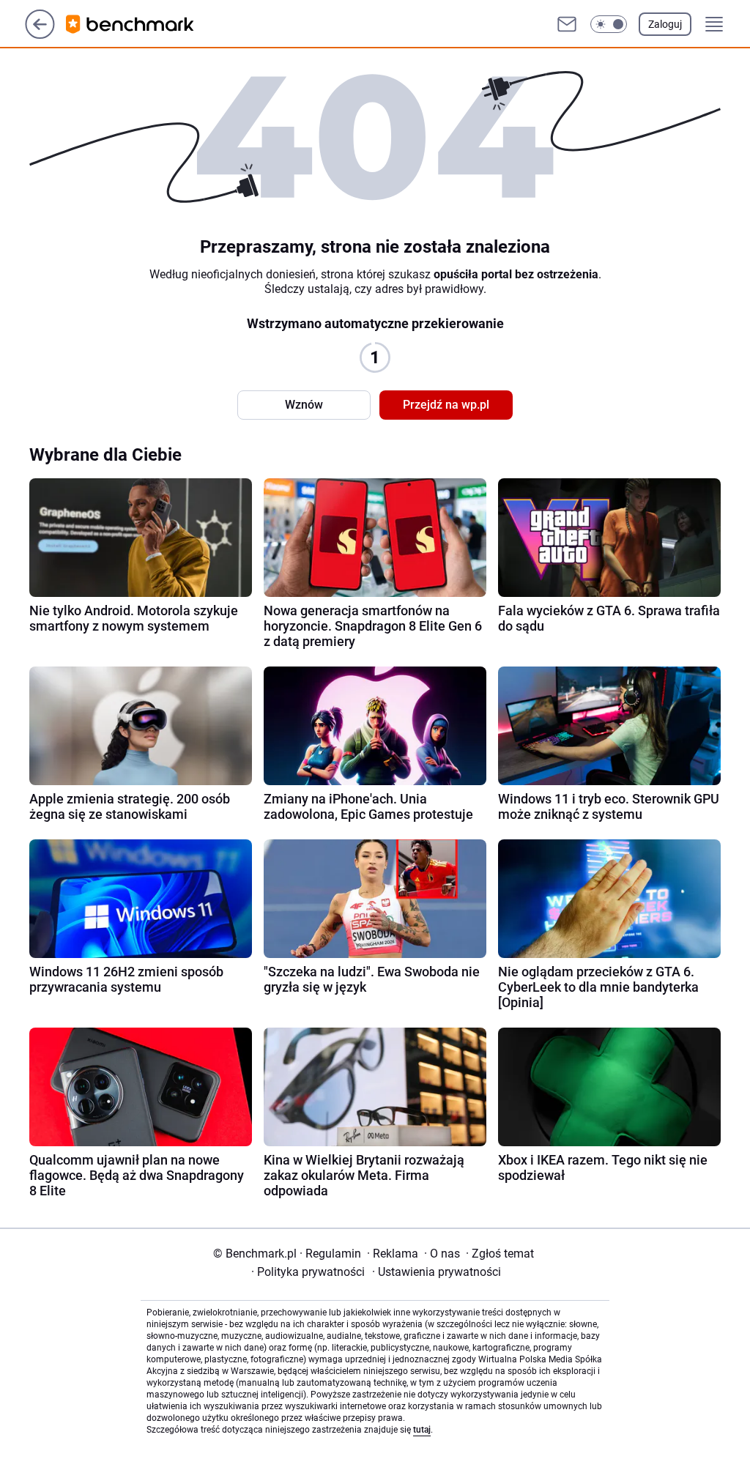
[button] (608, 24)
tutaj (422, 1430)
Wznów (304, 405)
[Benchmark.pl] (142, 24)
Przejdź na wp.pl (446, 405)
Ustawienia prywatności (436, 1272)
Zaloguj (665, 24)
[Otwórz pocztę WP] (567, 24)
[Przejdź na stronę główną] (40, 35)
